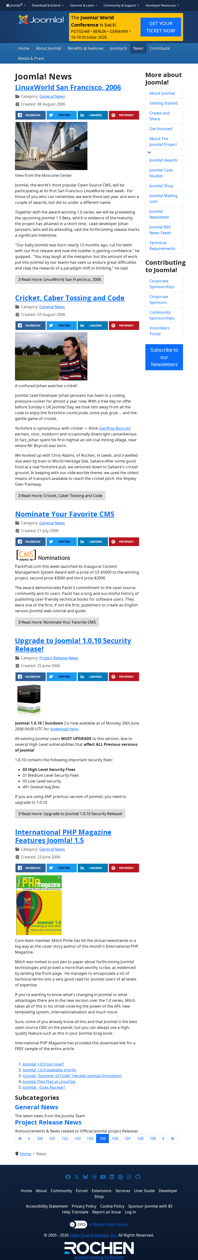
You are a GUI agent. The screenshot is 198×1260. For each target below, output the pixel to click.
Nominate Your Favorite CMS (64, 514)
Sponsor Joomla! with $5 (150, 1206)
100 (39, 1138)
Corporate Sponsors (158, 299)
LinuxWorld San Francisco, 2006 (68, 87)
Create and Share (159, 115)
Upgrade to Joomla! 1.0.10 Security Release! (73, 644)
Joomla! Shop (161, 185)
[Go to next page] (163, 1138)
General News (52, 96)
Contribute (160, 48)
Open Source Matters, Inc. (93, 1235)
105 (102, 1138)
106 (115, 1138)
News (138, 48)
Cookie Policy (112, 1206)
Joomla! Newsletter (159, 214)
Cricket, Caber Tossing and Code (70, 297)
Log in (130, 1212)
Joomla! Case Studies (161, 172)
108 (140, 1138)
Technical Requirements (162, 245)
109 (152, 1138)
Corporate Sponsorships (162, 283)
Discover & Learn (82, 5)
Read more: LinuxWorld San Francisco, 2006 (61, 279)
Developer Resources (161, 5)
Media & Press (31, 58)
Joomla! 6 (118, 48)
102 (65, 1138)
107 (127, 1138)
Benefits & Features (86, 48)
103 (77, 1138)
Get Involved (160, 128)
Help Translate (75, 1212)
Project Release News (58, 658)
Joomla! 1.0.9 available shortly (49, 1070)
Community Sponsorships (162, 315)
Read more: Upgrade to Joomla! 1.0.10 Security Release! (71, 813)
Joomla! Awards (163, 160)
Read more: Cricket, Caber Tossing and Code (61, 495)
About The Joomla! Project (163, 141)
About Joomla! (48, 48)
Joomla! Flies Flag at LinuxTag (49, 1081)
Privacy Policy (84, 1206)
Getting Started (163, 103)
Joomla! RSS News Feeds (160, 229)
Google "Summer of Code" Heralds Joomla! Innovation (72, 1075)
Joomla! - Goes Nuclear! (44, 1087)
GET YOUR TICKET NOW (160, 27)
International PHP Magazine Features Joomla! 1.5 (63, 836)
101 (52, 1138)
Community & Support (120, 5)
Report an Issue (106, 1212)
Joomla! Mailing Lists (163, 198)
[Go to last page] (172, 1138)
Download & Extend (46, 5)
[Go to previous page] (29, 1138)
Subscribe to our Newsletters (164, 357)
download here (64, 729)
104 (90, 1138)
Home (23, 48)
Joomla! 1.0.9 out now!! (43, 1064)
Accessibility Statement (47, 1206)
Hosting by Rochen (99, 1257)
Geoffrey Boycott (114, 428)
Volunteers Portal (159, 330)
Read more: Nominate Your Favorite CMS (58, 622)
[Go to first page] (20, 1138)
